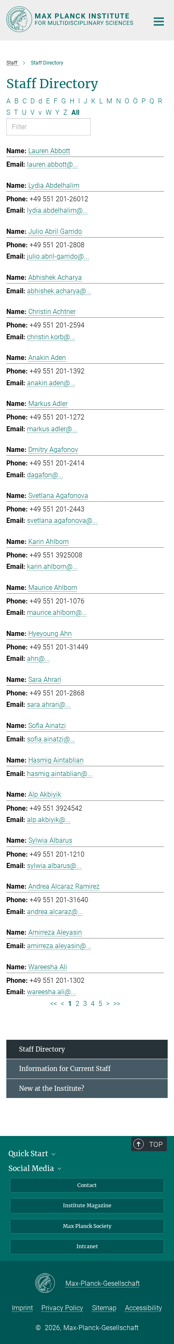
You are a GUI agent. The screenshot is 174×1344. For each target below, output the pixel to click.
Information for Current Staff (65, 1069)
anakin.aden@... (51, 383)
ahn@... (38, 658)
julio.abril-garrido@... (58, 256)
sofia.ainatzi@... (51, 739)
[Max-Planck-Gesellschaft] (50, 1284)
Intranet (87, 1246)
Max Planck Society (87, 1226)
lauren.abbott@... (52, 164)
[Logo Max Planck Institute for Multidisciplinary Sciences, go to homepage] (71, 19)
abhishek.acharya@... (59, 291)
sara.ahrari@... (49, 704)
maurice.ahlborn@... (57, 612)
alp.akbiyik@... (49, 820)
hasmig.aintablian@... (59, 774)
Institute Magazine (87, 1205)
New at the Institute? (51, 1088)
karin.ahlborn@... (52, 566)
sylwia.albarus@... (54, 866)
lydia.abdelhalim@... (57, 210)
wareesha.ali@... (51, 992)
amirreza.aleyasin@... (59, 946)
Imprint (22, 1308)
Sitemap (104, 1308)
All (75, 112)
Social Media (32, 1168)
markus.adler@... (52, 429)
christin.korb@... (51, 337)
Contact (87, 1185)
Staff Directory (42, 1049)
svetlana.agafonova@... (62, 521)
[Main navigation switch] (158, 21)
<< (53, 1004)
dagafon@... (45, 475)
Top (156, 1144)
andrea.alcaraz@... (55, 912)
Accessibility (143, 1308)
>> (116, 1004)
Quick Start (29, 1153)
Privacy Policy (62, 1308)
